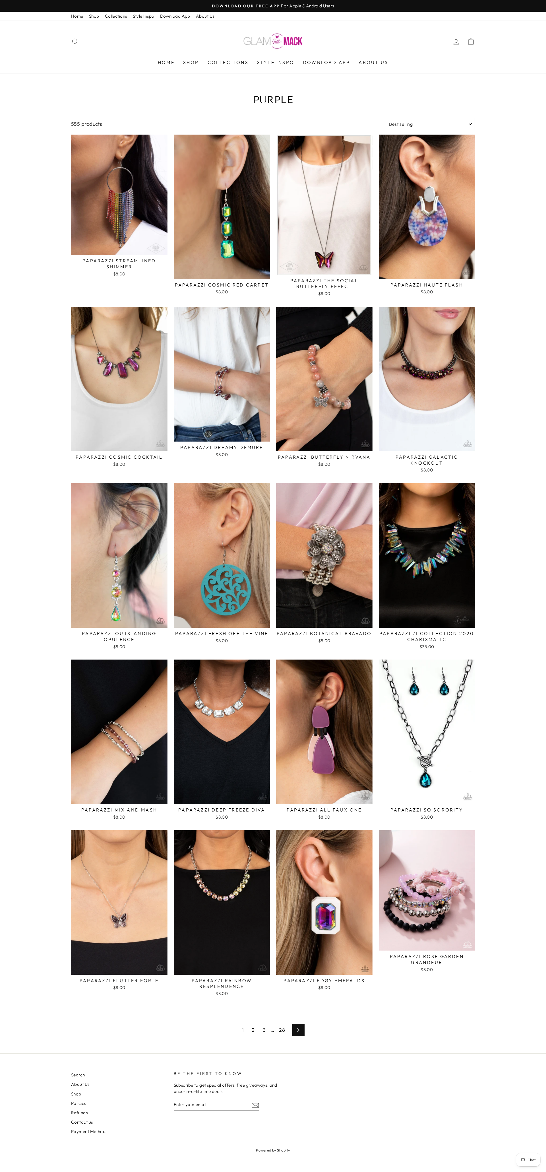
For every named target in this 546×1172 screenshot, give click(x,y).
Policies (78, 1103)
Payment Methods (89, 1131)
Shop (94, 16)
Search (78, 1075)
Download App (175, 16)
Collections (116, 16)
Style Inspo (143, 16)
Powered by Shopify (273, 1150)
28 (282, 1030)
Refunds (79, 1112)
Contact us (82, 1122)
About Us (205, 16)
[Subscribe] (255, 1105)
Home (77, 16)
